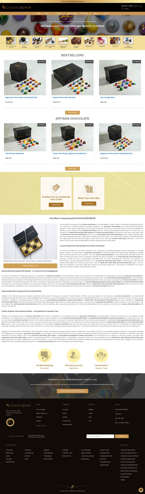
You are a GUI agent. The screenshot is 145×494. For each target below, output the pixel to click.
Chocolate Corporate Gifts (128, 450)
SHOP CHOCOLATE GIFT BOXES (72, 391)
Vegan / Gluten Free (41, 413)
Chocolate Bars (125, 477)
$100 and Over (66, 456)
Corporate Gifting (58, 21)
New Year (27, 456)
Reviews (65, 417)
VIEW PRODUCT (30, 266)
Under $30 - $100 (67, 453)
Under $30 (65, 450)
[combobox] (132, 8)
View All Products (41, 425)
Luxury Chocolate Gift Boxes (129, 453)
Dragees (38, 421)
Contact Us (118, 414)
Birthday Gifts (85, 459)
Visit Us (106, 13)
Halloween (46, 450)
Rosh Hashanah (48, 453)
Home (50, 21)
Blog (90, 417)
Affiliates (91, 409)
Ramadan (9, 459)
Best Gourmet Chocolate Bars (129, 471)
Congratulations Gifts (106, 456)
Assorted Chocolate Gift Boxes (129, 465)
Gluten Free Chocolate (87, 456)
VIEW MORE (72, 112)
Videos (64, 413)
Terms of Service (67, 424)
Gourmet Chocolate (126, 474)
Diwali (26, 459)
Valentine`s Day (10, 462)
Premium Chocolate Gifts (128, 462)
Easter (8, 456)
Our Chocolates (40, 409)
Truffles (123, 480)
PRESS (131, 6)
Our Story (65, 409)
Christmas (28, 450)
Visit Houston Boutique (121, 409)
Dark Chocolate (48, 459)
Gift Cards (103, 459)
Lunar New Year (29, 453)
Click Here (56, 205)
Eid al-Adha (9, 450)
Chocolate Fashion (105, 462)
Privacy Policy (66, 421)
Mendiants (39, 417)
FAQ (90, 421)
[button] (143, 1)
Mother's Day (9, 453)
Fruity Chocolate (86, 450)
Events (91, 413)
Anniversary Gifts (105, 453)
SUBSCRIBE (122, 436)
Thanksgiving (47, 456)
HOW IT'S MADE (72, 13)
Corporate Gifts (104, 465)
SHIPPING (124, 6)
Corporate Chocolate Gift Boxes (129, 456)
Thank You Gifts (104, 450)
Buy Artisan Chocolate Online (129, 468)
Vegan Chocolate (86, 453)
